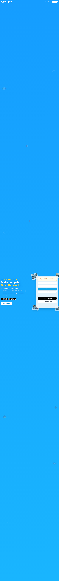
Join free (55, 1)
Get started (6, 303)
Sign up (50, 305)
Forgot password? (47, 293)
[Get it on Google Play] (12, 299)
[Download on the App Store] (4, 299)
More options (47, 303)
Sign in (49, 1)
